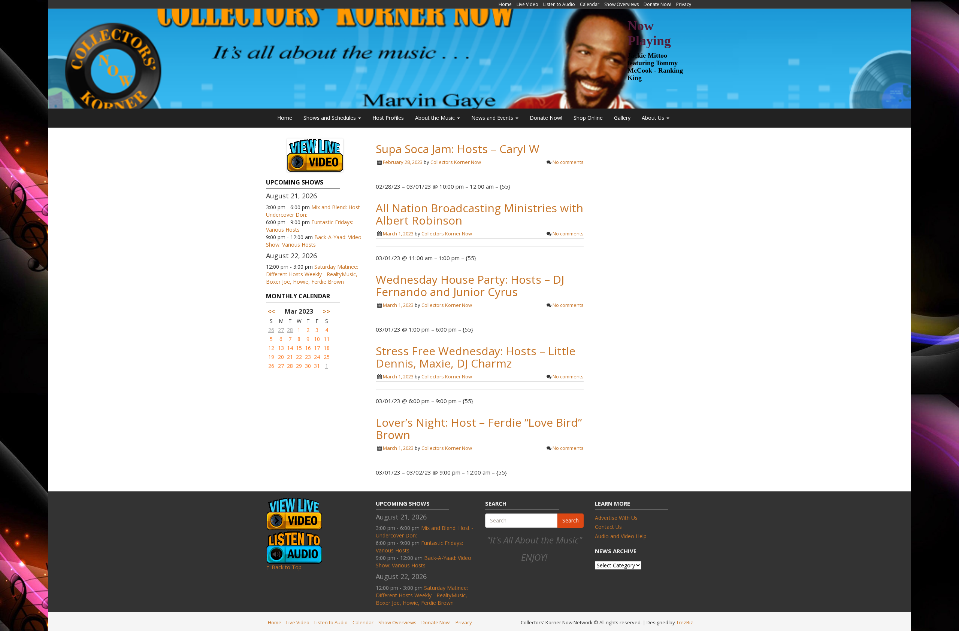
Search (570, 520)
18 (327, 347)
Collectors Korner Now (455, 162)
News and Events (493, 117)
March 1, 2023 (398, 233)
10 (317, 338)
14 (290, 347)
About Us (654, 117)
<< (271, 311)
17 (317, 347)
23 (308, 356)
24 (317, 356)
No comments (568, 162)
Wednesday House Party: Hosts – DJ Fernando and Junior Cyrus (470, 285)
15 (299, 347)
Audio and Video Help (621, 536)
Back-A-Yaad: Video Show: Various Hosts (313, 241)
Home (505, 4)
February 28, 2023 (403, 162)
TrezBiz (684, 622)
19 (271, 356)
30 (308, 365)
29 (299, 365)
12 (271, 347)
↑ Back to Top (284, 567)
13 (281, 347)
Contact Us (608, 526)
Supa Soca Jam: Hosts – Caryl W (457, 148)
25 (327, 356)
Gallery (622, 117)
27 (281, 329)
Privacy (683, 4)
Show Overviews (621, 4)
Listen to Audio (559, 4)
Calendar (589, 4)
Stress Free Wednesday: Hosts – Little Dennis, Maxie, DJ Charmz (475, 357)
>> (326, 311)
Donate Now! (657, 4)
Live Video (527, 4)
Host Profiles (388, 117)
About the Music (435, 117)
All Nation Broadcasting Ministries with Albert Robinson (479, 214)
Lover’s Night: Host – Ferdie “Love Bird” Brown (479, 428)
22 (299, 356)
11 (327, 338)
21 (290, 356)
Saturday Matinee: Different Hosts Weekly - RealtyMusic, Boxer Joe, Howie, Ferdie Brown (312, 274)
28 (290, 329)
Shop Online (588, 117)
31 (317, 365)
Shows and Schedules (330, 117)
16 (308, 347)
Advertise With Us (616, 517)
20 (281, 356)
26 (271, 329)
